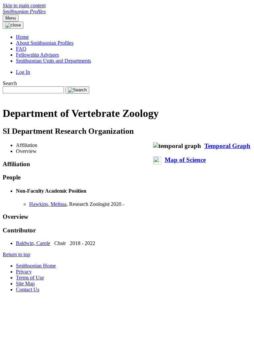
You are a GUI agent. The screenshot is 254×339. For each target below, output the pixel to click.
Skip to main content (24, 5)
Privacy (24, 271)
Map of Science (185, 159)
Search (10, 83)
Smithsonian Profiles (24, 11)
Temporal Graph (227, 145)
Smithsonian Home (36, 265)
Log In (23, 72)
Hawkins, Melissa (47, 204)
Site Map (25, 283)
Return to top (16, 254)
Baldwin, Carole (33, 243)
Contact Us (27, 289)
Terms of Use (30, 277)
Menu (10, 18)
